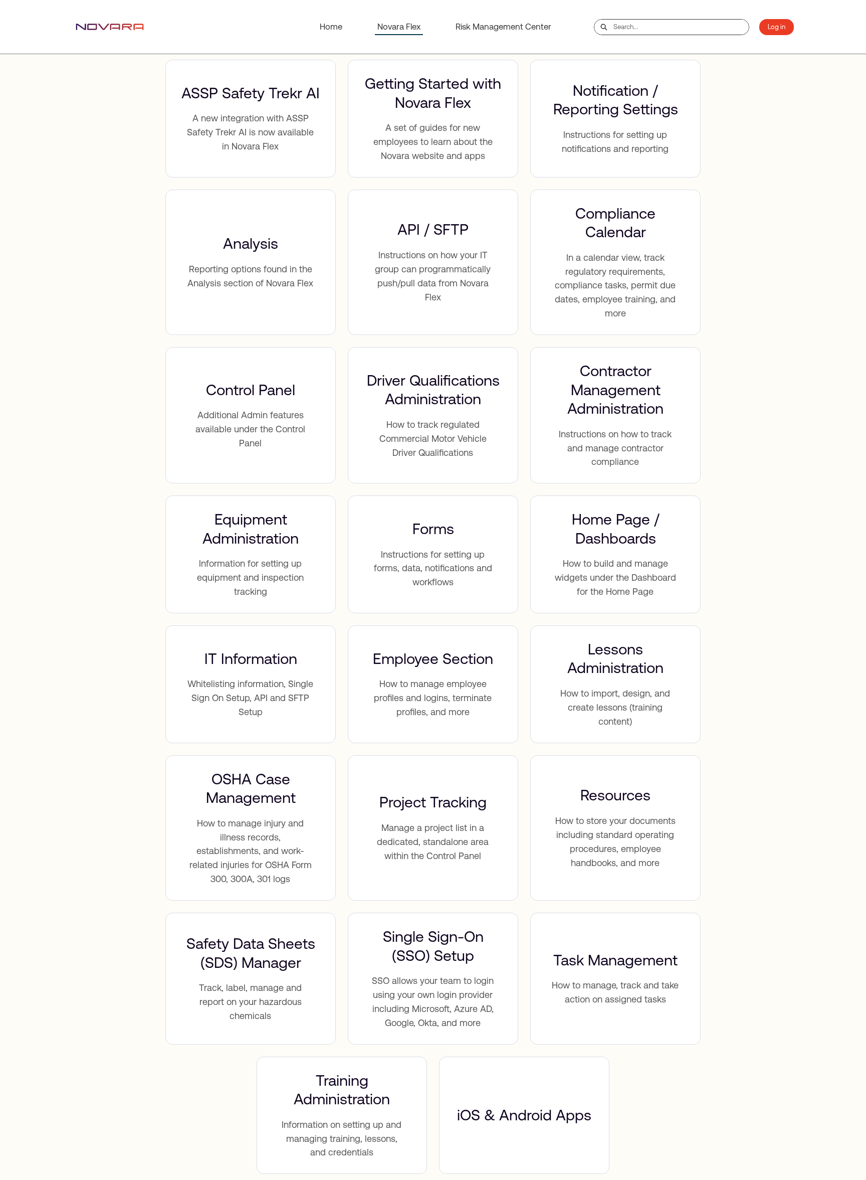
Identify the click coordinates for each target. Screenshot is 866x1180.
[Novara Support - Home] (109, 27)
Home (331, 27)
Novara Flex (398, 27)
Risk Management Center (503, 27)
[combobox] (681, 27)
